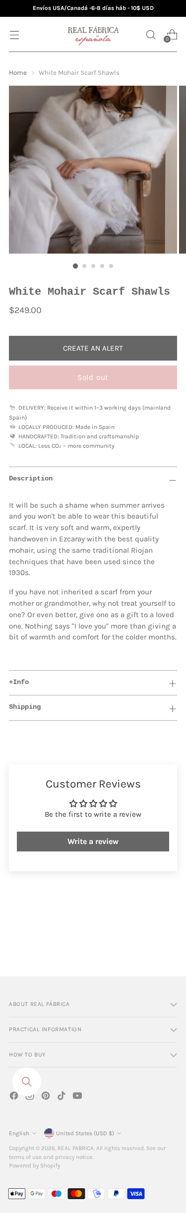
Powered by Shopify (34, 1165)
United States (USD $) (85, 1133)
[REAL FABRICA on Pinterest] (47, 1097)
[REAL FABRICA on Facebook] (15, 1097)
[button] (150, 34)
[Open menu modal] (14, 34)
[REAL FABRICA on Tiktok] (62, 1097)
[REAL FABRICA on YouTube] (78, 1097)
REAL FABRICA (76, 1148)
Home (18, 72)
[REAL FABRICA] (93, 34)
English (19, 1133)
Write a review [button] (93, 841)
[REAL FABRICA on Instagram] (31, 1097)
